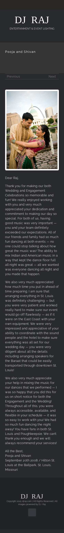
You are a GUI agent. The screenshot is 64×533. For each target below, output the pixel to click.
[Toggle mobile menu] (57, 37)
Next (52, 76)
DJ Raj (42, 504)
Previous (13, 76)
